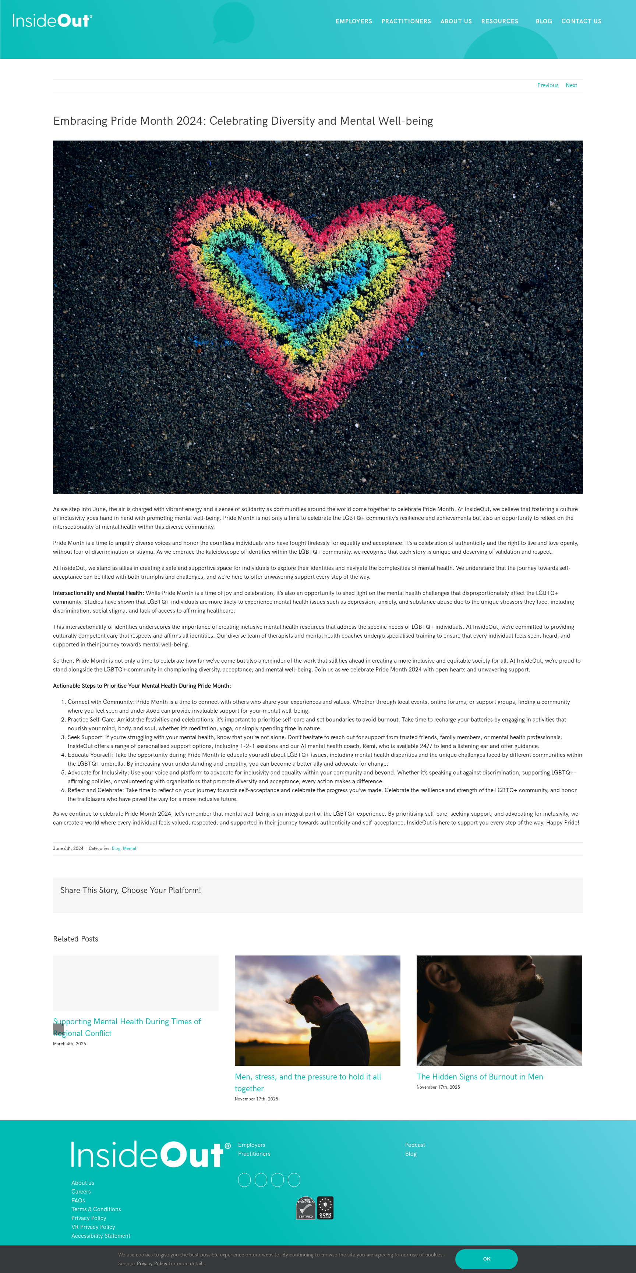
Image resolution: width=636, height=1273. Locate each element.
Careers (81, 1191)
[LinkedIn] (294, 1180)
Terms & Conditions (96, 1209)
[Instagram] (261, 1180)
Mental (129, 848)
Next (571, 85)
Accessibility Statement (100, 1236)
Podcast (415, 1145)
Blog (116, 848)
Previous (548, 85)
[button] (613, 21)
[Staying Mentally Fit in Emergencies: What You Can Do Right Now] (499, 1010)
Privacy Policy (88, 1218)
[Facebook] (277, 1180)
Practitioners (254, 1153)
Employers (251, 1145)
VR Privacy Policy (93, 1227)
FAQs (78, 1200)
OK (486, 1259)
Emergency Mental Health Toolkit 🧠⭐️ (304, 1077)
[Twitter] (244, 1180)
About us (82, 1183)
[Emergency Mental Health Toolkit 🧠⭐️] (317, 1010)
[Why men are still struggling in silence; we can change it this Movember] (136, 1010)
